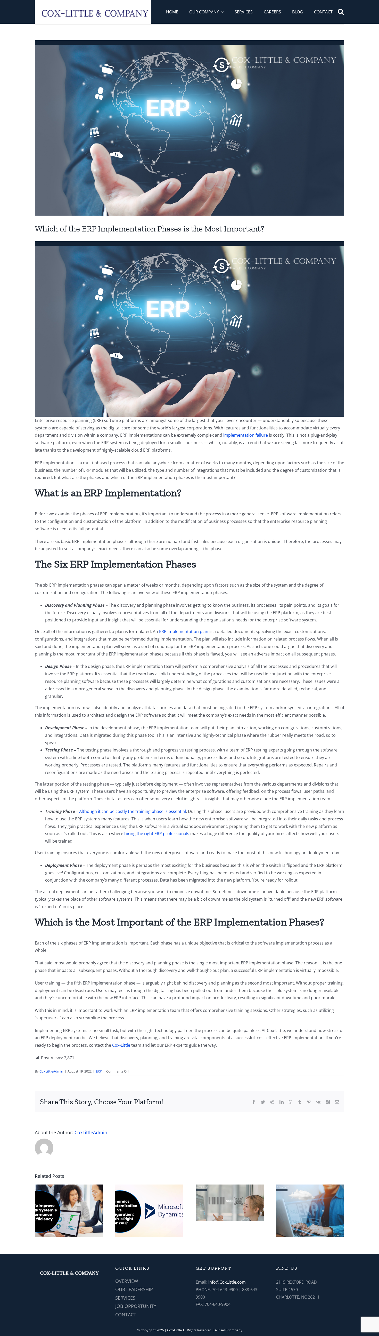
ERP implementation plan (183, 631)
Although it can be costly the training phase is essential (132, 811)
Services (125, 1298)
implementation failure (245, 435)
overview (126, 1281)
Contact (125, 1314)
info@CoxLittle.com (227, 1282)
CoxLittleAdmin (51, 1071)
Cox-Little (121, 1045)
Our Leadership (134, 1289)
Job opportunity (135, 1306)
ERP (99, 1071)
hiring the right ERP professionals (156, 833)
